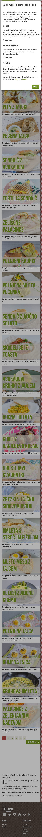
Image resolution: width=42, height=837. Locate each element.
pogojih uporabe (20, 79)
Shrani (35, 87)
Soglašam (8, 40)
